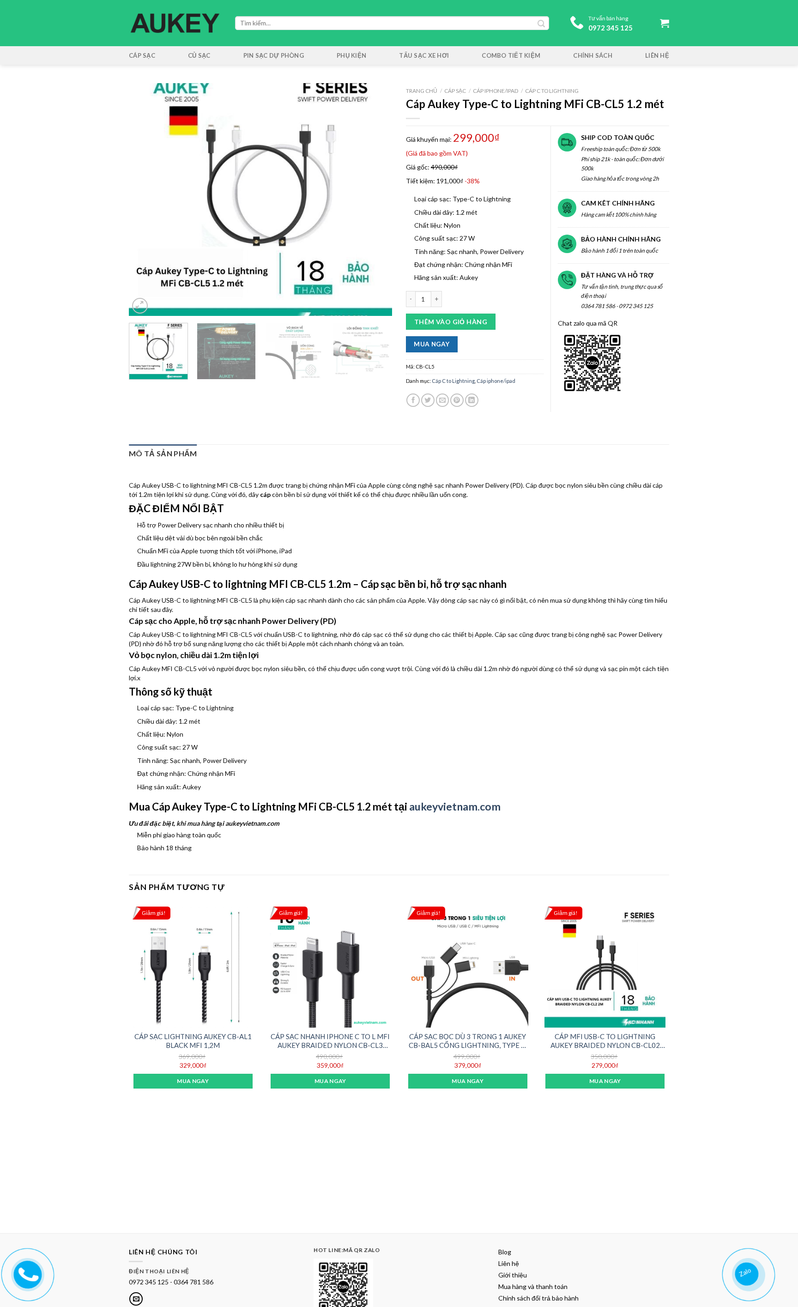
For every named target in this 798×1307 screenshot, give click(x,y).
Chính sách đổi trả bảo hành (538, 1298)
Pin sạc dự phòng (273, 55)
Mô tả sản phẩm (163, 453)
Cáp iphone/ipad (495, 90)
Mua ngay (431, 344)
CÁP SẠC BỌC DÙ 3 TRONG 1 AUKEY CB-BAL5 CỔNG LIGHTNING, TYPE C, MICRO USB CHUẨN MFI (468, 1041)
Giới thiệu (512, 1275)
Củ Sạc (199, 55)
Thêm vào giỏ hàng (450, 322)
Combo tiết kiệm (511, 55)
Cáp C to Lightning (552, 90)
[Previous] (146, 199)
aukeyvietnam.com (455, 806)
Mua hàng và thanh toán (533, 1286)
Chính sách (592, 55)
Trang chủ (421, 90)
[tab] (163, 453)
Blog (504, 1252)
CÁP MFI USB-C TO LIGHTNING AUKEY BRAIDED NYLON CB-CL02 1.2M (605, 1041)
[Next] (375, 199)
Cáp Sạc (142, 55)
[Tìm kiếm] (541, 23)
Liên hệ (657, 55)
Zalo (748, 1270)
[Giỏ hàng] (664, 23)
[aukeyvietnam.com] (27, 1273)
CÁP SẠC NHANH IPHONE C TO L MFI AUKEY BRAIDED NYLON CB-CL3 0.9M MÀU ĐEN (330, 1041)
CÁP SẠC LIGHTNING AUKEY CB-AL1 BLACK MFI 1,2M (193, 1041)
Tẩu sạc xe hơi (424, 55)
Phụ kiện (351, 55)
